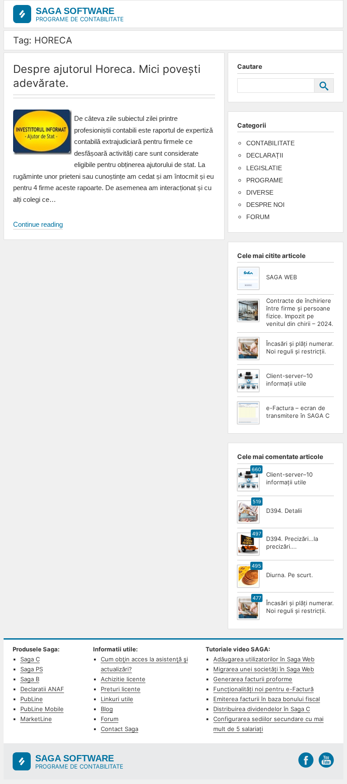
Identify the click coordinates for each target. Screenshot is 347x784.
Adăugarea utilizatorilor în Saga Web (263, 659)
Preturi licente (121, 689)
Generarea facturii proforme (252, 679)
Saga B (29, 679)
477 (257, 598)
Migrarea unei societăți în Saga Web (263, 669)
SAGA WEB (281, 277)
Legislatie (264, 168)
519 (257, 501)
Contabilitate (270, 143)
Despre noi (265, 204)
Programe (264, 180)
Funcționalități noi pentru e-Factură (263, 689)
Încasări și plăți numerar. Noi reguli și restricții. (300, 347)
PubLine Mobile (42, 708)
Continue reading (38, 224)
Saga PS (31, 669)
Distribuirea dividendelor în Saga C (261, 708)
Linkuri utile (117, 699)
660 (256, 469)
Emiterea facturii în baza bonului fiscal (266, 699)
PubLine (31, 699)
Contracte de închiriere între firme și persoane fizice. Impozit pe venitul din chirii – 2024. (299, 312)
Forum (258, 216)
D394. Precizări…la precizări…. (292, 542)
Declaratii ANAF (42, 689)
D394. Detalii (284, 510)
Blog (107, 708)
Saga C (30, 659)
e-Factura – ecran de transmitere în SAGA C (297, 411)
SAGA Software (75, 11)
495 (256, 566)
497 (256, 534)
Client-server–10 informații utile (289, 379)
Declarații (264, 155)
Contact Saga (119, 728)
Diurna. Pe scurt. (289, 574)
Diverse (259, 192)
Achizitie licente (123, 679)
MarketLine (36, 718)
